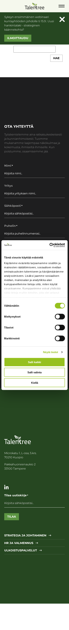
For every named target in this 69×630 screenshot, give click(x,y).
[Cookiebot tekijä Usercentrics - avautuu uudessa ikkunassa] (49, 245)
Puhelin (10, 225)
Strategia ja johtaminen (25, 535)
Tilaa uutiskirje (16, 495)
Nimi (8, 165)
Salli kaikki (34, 361)
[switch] (60, 316)
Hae (56, 58)
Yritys (8, 185)
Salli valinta (34, 372)
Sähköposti (13, 205)
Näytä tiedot (50, 352)
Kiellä (34, 382)
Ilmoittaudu (17, 38)
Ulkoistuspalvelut (21, 550)
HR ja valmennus (19, 543)
